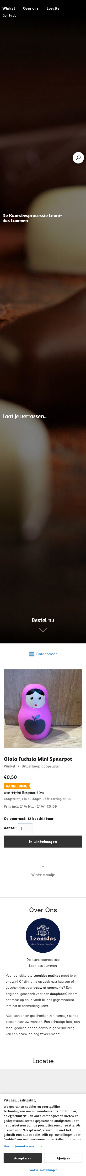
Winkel (9, 766)
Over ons (30, 8)
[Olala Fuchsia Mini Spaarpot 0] (43, 708)
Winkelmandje (43, 874)
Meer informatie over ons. (23, 1146)
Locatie (53, 8)
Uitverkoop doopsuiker (41, 766)
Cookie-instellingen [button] (43, 1170)
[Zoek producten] (78, 158)
